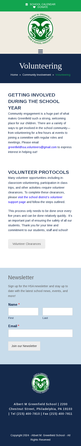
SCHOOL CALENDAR (42, 4)
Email (13, 326)
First (11, 317)
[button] (40, 51)
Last (45, 317)
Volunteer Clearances (26, 244)
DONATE (43, 7)
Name (14, 304)
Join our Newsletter (24, 346)
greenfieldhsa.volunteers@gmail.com (32, 147)
